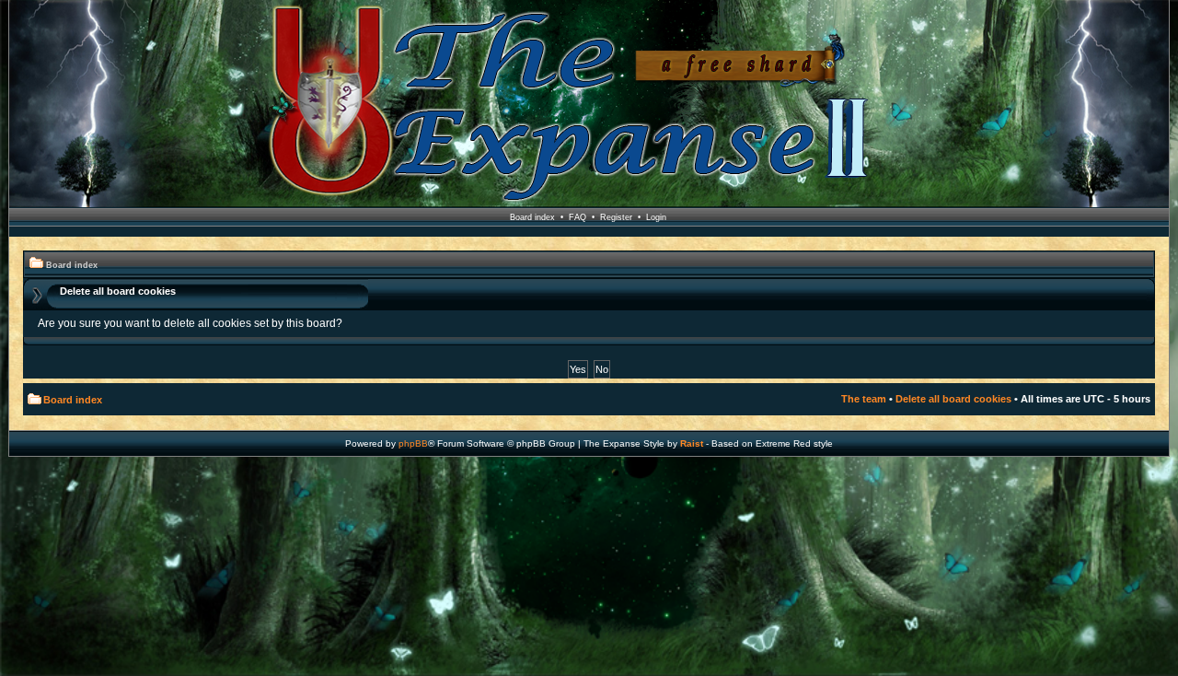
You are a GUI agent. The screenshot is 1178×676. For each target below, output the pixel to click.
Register (616, 217)
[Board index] (589, 104)
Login (656, 217)
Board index (532, 217)
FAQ (577, 217)
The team (863, 398)
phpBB (413, 443)
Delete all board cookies (953, 398)
